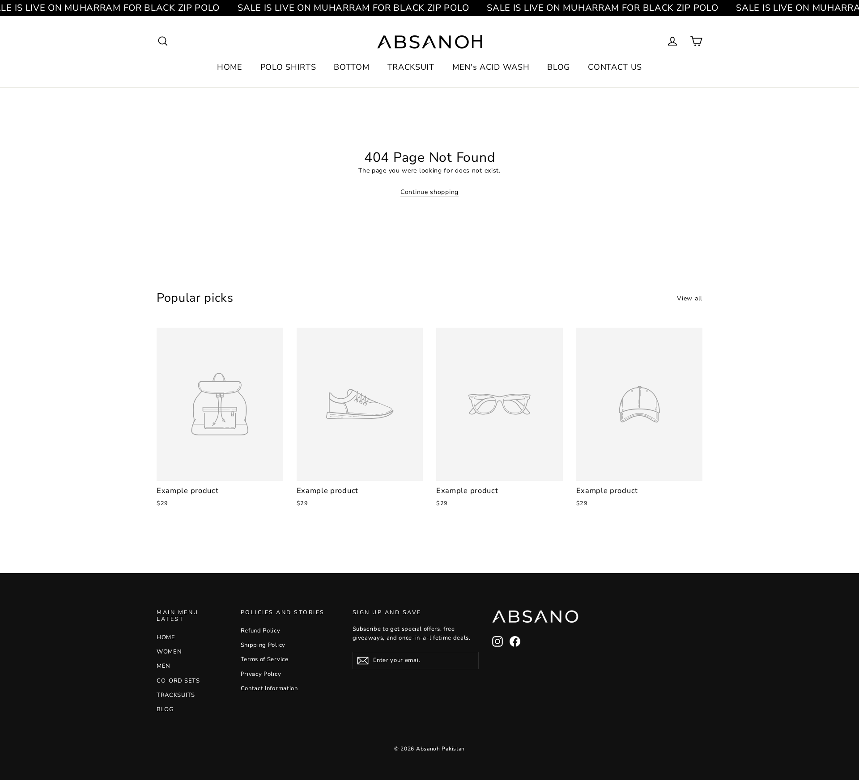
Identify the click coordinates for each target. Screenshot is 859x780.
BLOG (558, 67)
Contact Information (269, 688)
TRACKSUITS (176, 695)
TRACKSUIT (410, 67)
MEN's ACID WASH (491, 67)
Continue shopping (429, 192)
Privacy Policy (261, 674)
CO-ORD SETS (178, 681)
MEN (163, 666)
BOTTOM (351, 67)
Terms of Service (265, 659)
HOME (229, 67)
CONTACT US (615, 67)
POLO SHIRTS (288, 67)
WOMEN (169, 652)
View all (689, 298)
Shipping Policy (263, 645)
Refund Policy (261, 631)
